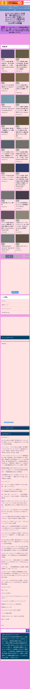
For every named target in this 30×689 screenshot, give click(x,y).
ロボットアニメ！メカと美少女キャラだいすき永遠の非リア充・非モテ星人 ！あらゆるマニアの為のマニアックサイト (14, 511)
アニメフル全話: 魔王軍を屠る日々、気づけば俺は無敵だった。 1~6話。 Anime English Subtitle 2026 (7, 65)
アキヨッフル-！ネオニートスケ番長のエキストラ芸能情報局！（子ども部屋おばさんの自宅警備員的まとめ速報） (14, 555)
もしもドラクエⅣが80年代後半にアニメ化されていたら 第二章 (7, 86)
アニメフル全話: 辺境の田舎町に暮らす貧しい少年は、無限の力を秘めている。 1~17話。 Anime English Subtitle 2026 (22, 155)
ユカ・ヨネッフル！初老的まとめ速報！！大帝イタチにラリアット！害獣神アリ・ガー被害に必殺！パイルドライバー (14, 534)
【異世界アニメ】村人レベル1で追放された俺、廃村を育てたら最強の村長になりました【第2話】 (22, 132)
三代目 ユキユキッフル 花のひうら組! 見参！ (13, 616)
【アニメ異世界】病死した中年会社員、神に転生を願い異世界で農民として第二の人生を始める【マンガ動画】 (22, 65)
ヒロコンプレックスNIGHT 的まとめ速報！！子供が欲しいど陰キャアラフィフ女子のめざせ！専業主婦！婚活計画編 (14, 582)
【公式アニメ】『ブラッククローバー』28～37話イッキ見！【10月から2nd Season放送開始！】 (22, 226)
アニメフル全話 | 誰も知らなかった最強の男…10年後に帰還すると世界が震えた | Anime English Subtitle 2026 (7, 226)
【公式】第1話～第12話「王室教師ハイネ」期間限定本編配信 (7, 130)
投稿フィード (5, 304)
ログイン (4, 301)
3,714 (27, 256)
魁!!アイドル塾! (5, 619)
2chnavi (3, 343)
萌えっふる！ (4, 590)
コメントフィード (6, 308)
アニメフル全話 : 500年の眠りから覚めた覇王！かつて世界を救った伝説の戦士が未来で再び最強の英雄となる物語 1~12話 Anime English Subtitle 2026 (22, 181)
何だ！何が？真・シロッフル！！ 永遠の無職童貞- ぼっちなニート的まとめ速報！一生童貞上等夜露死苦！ (14, 496)
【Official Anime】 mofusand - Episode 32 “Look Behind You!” (7, 108)
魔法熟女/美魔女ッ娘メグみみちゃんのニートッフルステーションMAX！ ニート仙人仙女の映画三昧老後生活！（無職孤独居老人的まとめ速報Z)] (14, 469)
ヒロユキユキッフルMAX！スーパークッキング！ (13, 601)
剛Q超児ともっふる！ (6, 607)
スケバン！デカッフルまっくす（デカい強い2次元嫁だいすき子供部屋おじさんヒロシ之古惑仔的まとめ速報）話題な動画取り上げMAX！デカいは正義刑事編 (14, 548)
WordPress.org (5, 312)
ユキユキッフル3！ (6, 587)
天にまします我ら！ (6, 593)
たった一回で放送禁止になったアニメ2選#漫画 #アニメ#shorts (22, 204)
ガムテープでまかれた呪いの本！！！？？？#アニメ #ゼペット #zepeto (7, 177)
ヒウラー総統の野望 (6, 613)
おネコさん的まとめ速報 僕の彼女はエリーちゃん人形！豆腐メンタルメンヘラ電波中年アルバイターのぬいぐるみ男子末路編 (14, 442)
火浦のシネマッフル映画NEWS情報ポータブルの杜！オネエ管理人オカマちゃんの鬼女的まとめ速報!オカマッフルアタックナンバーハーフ (14, 528)
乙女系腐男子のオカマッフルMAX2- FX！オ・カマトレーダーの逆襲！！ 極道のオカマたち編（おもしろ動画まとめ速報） (14, 476)
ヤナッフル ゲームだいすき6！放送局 (10, 610)
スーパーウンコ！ (5, 481)
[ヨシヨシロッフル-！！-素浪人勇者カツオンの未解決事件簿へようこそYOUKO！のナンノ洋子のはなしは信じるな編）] (14, 561)
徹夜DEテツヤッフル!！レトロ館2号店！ (11, 604)
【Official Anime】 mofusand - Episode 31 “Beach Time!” (7, 248)
